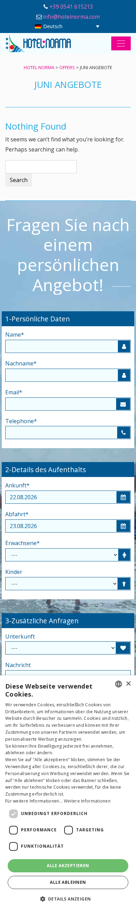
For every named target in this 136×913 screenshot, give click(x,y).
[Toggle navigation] (121, 43)
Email (13, 392)
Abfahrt (17, 514)
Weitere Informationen (87, 801)
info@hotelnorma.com (71, 16)
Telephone (21, 421)
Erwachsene (22, 543)
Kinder (13, 572)
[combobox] (118, 684)
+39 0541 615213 (71, 6)
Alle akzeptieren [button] (68, 866)
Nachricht (18, 665)
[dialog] (68, 794)
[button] (68, 899)
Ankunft (17, 485)
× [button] (128, 683)
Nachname (21, 363)
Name (14, 334)
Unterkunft (20, 636)
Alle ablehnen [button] (68, 882)
